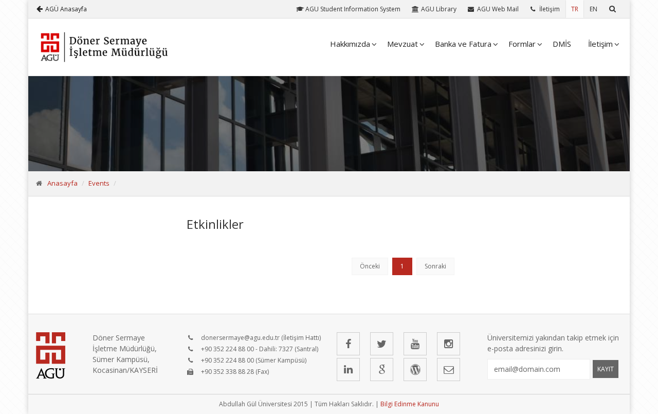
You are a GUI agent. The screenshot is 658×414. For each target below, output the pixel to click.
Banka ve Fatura (463, 44)
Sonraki (435, 266)
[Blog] (415, 369)
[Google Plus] (381, 369)
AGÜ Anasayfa (66, 9)
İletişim (600, 44)
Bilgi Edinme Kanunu (409, 404)
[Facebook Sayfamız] (348, 343)
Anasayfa (62, 183)
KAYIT (605, 369)
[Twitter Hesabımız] (381, 343)
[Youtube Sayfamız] (415, 343)
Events (98, 183)
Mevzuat (402, 44)
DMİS (562, 44)
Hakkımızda (350, 44)
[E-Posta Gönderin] (448, 369)
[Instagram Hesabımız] (448, 343)
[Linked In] (348, 369)
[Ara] (612, 9)
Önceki (370, 266)
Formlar (522, 44)
